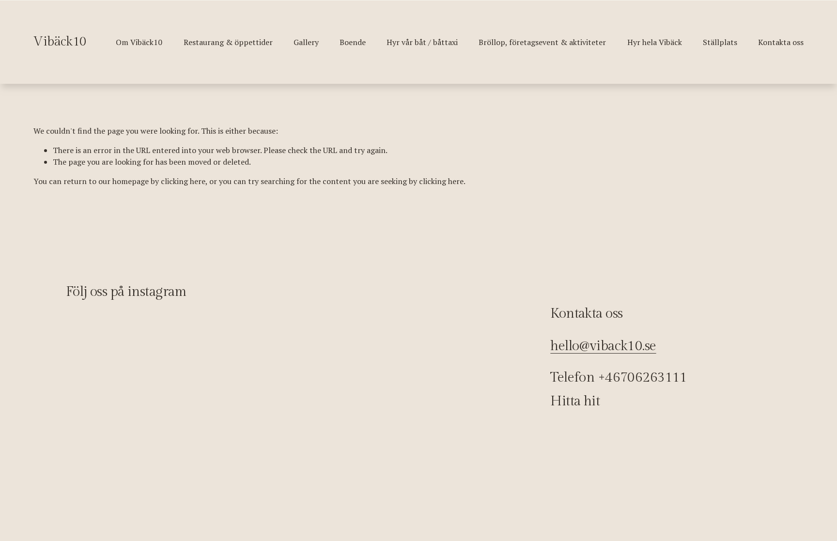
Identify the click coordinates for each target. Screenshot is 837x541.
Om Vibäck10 (139, 42)
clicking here (183, 181)
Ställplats (720, 42)
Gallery (306, 42)
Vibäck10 (60, 41)
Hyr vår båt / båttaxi (422, 42)
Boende (353, 42)
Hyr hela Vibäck (654, 42)
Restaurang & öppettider (228, 42)
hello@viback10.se (603, 346)
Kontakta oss (781, 42)
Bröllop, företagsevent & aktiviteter (542, 42)
